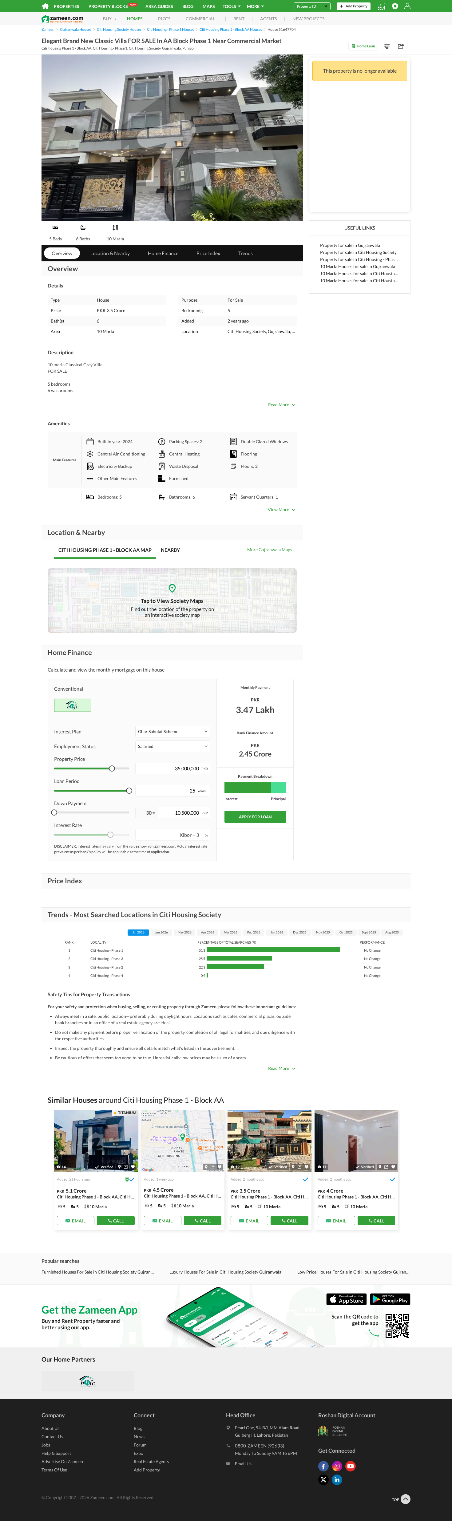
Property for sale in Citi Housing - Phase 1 (359, 259)
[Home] (45, 6)
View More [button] (278, 509)
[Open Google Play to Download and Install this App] (390, 1303)
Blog (187, 6)
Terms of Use (54, 1469)
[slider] (112, 768)
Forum (140, 1444)
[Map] (119, 1167)
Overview (62, 253)
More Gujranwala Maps (269, 549)
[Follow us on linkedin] (338, 1484)
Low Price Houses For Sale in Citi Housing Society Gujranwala (353, 1271)
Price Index (208, 253)
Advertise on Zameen (62, 1461)
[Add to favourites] (133, 1167)
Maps (209, 6)
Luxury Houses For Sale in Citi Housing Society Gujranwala (225, 1271)
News (139, 1436)
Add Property (147, 1469)
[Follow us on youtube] (352, 1471)
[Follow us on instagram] (338, 1471)
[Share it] (126, 1167)
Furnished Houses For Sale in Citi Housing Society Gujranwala (98, 1271)
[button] (172, 731)
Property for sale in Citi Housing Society (358, 252)
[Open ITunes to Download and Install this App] (348, 1303)
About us (50, 1428)
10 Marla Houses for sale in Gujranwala (357, 266)
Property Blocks (112, 6)
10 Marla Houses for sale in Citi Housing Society (359, 273)
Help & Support (56, 1453)
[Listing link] (96, 1170)
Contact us (52, 1436)
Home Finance (163, 253)
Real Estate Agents (151, 1461)
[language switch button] (381, 6)
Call (118, 1220)
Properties (66, 6)
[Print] (387, 46)
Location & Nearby (110, 253)
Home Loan (366, 46)
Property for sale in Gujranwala (350, 245)
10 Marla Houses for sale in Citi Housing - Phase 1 (359, 280)
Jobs (46, 1444)
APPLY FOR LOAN (255, 816)
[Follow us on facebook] (325, 1471)
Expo (138, 1453)
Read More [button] (278, 404)
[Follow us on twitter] (325, 1484)
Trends (245, 253)
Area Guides (159, 6)
